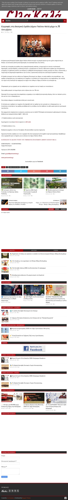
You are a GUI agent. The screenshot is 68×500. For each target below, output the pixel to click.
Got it (39, 9)
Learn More (31, 9)
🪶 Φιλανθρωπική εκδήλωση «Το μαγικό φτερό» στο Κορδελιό (27, 275)
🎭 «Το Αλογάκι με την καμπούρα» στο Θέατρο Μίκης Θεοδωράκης (28, 261)
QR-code (28, 122)
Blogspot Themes (26, 498)
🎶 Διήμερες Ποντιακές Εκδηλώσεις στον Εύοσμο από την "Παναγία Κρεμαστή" (31, 318)
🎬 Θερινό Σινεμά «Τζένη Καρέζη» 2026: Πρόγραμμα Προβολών (27, 358)
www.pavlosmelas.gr (7, 157)
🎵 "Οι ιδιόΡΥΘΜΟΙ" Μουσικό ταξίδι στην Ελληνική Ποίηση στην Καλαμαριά (56, 406)
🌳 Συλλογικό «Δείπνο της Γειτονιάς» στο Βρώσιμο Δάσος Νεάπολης (9, 191)
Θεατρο (23, 167)
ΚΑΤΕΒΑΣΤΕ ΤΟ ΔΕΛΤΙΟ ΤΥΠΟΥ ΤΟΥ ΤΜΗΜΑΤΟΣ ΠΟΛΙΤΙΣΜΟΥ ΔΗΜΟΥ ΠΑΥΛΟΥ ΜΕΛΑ (28, 140)
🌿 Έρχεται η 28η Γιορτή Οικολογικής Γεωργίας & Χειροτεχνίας (30, 191)
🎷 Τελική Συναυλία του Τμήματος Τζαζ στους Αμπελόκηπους (26, 335)
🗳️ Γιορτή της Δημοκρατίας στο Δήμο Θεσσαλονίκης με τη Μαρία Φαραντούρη (11, 298)
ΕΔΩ (16, 122)
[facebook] (65, 498)
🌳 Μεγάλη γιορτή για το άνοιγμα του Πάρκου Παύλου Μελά (55, 191)
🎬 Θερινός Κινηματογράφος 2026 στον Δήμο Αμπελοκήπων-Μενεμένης (30, 328)
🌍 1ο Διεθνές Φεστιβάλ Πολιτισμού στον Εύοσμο (23, 311)
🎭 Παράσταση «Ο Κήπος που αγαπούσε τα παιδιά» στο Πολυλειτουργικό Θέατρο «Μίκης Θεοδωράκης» (38, 254)
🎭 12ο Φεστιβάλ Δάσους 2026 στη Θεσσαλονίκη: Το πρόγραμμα (28, 268)
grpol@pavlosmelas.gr (12, 153)
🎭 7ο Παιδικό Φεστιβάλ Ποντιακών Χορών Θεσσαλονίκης (26, 365)
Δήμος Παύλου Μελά (14, 167)
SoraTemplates (10, 498)
